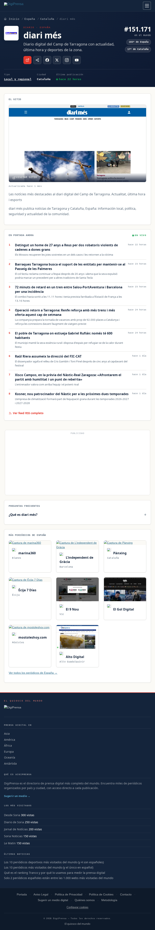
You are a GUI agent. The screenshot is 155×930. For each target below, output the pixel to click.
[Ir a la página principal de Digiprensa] (22, 5)
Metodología (109, 900)
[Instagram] (67, 60)
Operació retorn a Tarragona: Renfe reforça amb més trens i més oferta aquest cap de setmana (65, 312)
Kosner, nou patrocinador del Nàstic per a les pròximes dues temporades (72, 394)
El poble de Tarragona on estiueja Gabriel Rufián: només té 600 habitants (63, 335)
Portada (22, 894)
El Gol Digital (123, 609)
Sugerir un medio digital (53, 900)
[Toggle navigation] (147, 6)
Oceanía (9, 757)
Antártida (10, 763)
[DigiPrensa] (23, 708)
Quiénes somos (85, 900)
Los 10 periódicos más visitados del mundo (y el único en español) (48, 867)
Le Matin (10, 843)
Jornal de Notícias (16, 829)
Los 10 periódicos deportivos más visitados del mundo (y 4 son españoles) (54, 862)
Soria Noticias (13, 836)
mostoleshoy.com (32, 637)
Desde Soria (12, 815)
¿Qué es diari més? (23, 514)
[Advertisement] (77, 464)
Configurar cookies (77, 907)
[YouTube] (77, 60)
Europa (9, 751)
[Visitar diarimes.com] (27, 60)
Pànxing (119, 553)
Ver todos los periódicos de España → (33, 672)
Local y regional (17, 79)
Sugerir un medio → (17, 796)
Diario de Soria (14, 822)
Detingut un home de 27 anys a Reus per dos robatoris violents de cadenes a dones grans (66, 247)
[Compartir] (37, 60)
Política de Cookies (101, 894)
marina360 (27, 553)
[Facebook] (47, 60)
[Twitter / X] (57, 60)
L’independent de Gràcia (76, 559)
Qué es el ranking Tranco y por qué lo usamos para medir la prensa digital (54, 873)
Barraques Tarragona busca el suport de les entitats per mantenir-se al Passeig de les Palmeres (70, 266)
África (8, 745)
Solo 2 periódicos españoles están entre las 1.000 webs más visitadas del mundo (58, 878)
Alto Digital (74, 657)
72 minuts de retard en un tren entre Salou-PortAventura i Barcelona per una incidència (68, 289)
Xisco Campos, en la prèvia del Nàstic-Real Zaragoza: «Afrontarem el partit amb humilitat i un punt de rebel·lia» (68, 377)
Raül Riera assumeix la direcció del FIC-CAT (48, 356)
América (9, 740)
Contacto (126, 894)
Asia (7, 733)
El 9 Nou (72, 609)
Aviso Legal (41, 894)
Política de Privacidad (68, 894)
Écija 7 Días (27, 590)
